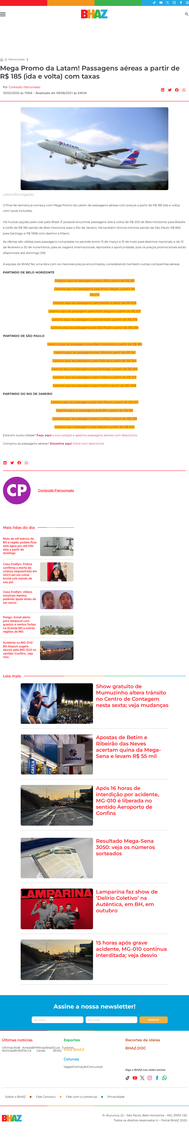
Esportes (72, 1040)
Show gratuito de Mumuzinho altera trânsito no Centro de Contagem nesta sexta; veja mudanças (132, 695)
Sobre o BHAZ (15, 1097)
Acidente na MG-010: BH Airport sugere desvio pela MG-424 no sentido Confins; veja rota (19, 650)
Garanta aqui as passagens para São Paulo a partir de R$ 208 (94, 327)
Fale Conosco (46, 1097)
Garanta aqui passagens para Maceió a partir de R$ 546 (94, 427)
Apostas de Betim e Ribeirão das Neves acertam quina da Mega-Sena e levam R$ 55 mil (128, 746)
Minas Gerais (41, 1049)
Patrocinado (16, 59)
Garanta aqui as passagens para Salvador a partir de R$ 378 (94, 319)
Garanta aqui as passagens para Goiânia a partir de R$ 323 (94, 377)
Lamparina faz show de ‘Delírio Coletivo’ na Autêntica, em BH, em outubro (127, 901)
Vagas (68, 1067)
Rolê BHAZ (18, 1049)
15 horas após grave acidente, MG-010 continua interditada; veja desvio (131, 949)
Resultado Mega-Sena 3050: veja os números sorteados (125, 847)
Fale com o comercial (81, 1097)
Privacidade (116, 1097)
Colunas (71, 1059)
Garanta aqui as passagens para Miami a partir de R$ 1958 (94, 385)
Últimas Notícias (8, 1049)
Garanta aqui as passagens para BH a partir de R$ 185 (94, 410)
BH (34, 1047)
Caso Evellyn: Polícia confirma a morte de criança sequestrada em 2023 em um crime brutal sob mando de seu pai (20, 573)
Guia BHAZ (57, 1049)
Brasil (49, 1047)
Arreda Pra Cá (27, 1049)
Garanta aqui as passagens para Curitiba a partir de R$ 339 (94, 418)
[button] (163, 90)
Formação (79, 1067)
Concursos (95, 1067)
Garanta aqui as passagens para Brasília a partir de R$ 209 (94, 303)
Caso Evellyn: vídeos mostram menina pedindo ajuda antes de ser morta (19, 597)
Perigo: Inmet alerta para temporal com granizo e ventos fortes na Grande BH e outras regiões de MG (19, 624)
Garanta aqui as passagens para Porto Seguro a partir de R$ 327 (94, 311)
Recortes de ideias (142, 1040)
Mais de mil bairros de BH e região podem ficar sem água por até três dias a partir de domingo (20, 546)
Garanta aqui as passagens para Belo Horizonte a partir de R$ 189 (94, 344)
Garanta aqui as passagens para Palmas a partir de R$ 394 (94, 360)
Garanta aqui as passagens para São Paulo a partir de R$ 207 (94, 402)
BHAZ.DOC (135, 1048)
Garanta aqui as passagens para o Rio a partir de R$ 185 (95, 280)
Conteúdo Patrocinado (24, 87)
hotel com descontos (77, 443)
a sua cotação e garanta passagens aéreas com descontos (87, 435)
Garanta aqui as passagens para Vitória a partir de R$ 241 (95, 352)
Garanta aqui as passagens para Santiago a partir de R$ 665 (94, 369)
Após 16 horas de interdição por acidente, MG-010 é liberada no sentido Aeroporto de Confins (127, 800)
